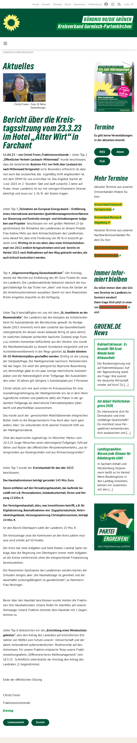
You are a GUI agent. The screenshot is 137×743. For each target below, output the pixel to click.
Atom (120, 152)
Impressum (80, 4)
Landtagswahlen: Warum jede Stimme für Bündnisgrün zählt (114, 453)
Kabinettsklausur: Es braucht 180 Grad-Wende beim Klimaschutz (112, 351)
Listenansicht (16, 722)
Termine (104, 127)
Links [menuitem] (127, 4)
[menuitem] (35, 4)
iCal (102, 161)
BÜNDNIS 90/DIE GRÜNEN (108, 19)
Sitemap (57, 4)
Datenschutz (95, 4)
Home (35, 4)
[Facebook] (106, 4)
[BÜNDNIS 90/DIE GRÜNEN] (11, 22)
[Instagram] (112, 4)
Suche (68, 4)
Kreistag (8, 710)
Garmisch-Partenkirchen (18, 52)
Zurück (40, 722)
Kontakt (46, 4)
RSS (102, 152)
